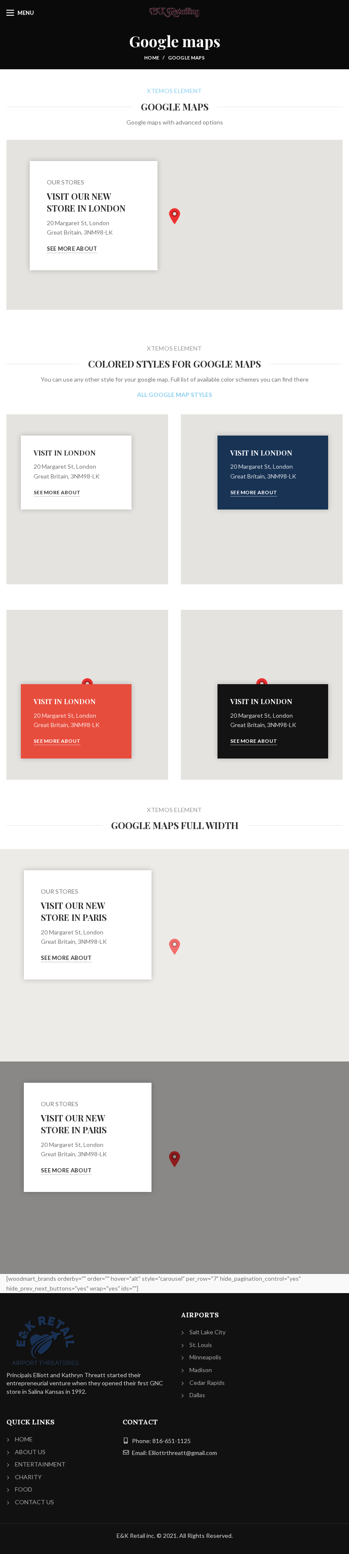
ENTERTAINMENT (40, 1464)
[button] (174, 216)
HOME (24, 1439)
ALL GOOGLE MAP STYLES (174, 394)
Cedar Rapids (207, 1382)
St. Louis (200, 1344)
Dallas (197, 1394)
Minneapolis (205, 1357)
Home (151, 57)
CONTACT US (34, 1502)
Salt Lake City (207, 1332)
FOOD (23, 1489)
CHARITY (28, 1476)
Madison (200, 1369)
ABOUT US (30, 1451)
